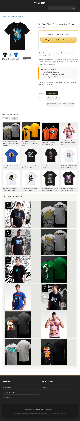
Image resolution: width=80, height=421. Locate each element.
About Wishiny (7, 387)
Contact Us (6, 398)
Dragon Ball (21, 16)
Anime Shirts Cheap (69, 104)
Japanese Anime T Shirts (53, 104)
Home (4, 16)
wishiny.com (39, 409)
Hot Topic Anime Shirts (53, 98)
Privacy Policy (46, 387)
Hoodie (14, 118)
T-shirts (5, 118)
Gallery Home (12, 16)
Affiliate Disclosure (8, 392)
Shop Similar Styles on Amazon (57, 39)
